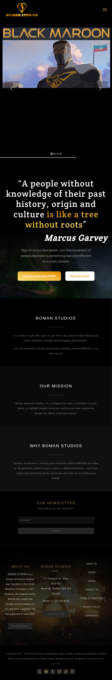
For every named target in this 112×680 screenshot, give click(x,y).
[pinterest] (72, 671)
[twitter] (39, 671)
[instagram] (59, 671)
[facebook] (52, 671)
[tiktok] (65, 671)
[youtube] (46, 671)
